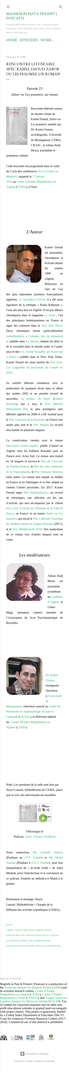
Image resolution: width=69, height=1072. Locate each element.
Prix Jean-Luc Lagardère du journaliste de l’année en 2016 (34, 367)
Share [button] (9, 924)
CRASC (25, 716)
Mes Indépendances (39, 940)
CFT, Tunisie (33, 857)
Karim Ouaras (50, 935)
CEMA (21, 727)
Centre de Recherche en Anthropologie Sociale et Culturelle (33, 711)
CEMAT (32, 997)
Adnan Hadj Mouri (24, 929)
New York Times (51, 325)
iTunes (38, 836)
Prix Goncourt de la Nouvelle (27, 419)
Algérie (39, 929)
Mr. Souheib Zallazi (47, 852)
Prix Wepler (41, 424)
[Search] (60, 6)
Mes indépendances (36, 492)
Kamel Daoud (33, 935)
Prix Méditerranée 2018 (27, 529)
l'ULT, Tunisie (40, 862)
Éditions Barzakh (15, 935)
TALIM (54, 1001)
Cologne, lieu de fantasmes (46, 336)
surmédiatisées (15, 336)
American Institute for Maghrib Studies (27, 987)
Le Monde (32, 341)
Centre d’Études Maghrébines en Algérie (27, 992)
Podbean (50, 836)
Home (11, 40)
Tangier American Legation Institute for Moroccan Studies (33, 999)
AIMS (57, 987)
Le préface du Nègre (17, 940)
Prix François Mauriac (48, 471)
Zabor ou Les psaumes (48, 945)
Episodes (29, 40)
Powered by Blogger (37, 1053)
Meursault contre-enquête (22, 445)
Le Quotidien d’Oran (32, 299)
